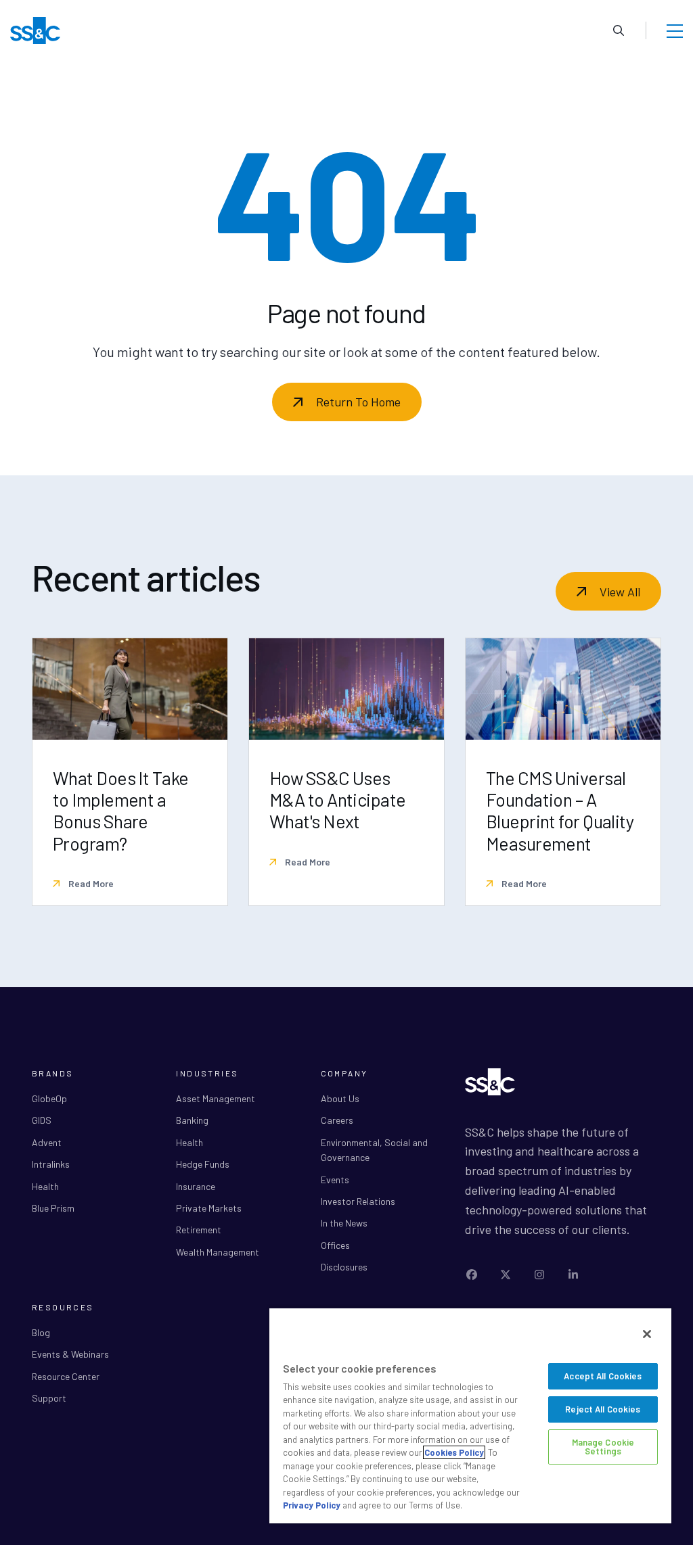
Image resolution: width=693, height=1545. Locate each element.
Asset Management (215, 1098)
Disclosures (344, 1267)
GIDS (41, 1120)
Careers (337, 1120)
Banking (192, 1120)
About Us (340, 1098)
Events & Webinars (70, 1354)
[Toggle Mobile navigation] (675, 30)
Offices (335, 1245)
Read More (90, 883)
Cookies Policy (454, 1452)
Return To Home (358, 401)
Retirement (198, 1229)
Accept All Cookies (603, 1376)
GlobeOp (49, 1098)
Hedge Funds (202, 1164)
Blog (41, 1332)
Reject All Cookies (602, 1409)
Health (45, 1186)
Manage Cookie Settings (603, 1446)
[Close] (647, 1334)
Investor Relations (358, 1201)
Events (335, 1179)
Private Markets (209, 1208)
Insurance (195, 1186)
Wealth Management (217, 1252)
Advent (47, 1142)
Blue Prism (53, 1208)
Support (49, 1398)
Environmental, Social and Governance (374, 1150)
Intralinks (51, 1164)
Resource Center (65, 1376)
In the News (344, 1223)
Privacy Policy (311, 1505)
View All (620, 591)
